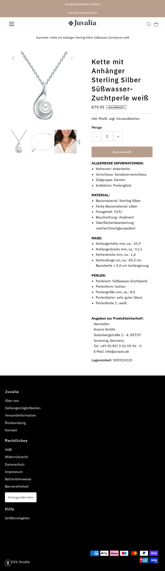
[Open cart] (156, 24)
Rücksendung (15, 423)
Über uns (12, 400)
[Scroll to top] (156, 562)
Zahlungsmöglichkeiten (23, 408)
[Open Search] (148, 24)
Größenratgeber (17, 518)
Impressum (14, 472)
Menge (97, 127)
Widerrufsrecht (16, 457)
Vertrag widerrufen (21, 497)
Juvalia (24, 562)
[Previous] (13, 58)
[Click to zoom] (72, 58)
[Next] (24, 58)
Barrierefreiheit (17, 486)
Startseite (42, 37)
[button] (8, 563)
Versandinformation (20, 415)
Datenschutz (14, 464)
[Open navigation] (24, 24)
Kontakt (11, 430)
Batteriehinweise (18, 479)
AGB (8, 449)
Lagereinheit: (102, 360)
